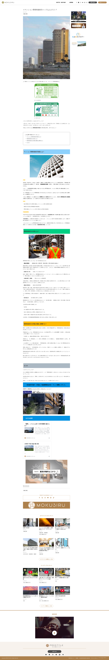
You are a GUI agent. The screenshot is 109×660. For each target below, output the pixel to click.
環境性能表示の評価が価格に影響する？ (35, 140)
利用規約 (77, 658)
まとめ (28, 142)
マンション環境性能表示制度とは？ (34, 136)
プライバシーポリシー (94, 658)
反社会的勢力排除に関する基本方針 (84, 658)
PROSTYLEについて (72, 658)
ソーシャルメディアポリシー (102, 658)
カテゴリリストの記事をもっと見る (46, 559)
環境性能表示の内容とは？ (32, 138)
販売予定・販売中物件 (61, 2)
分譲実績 (71, 2)
